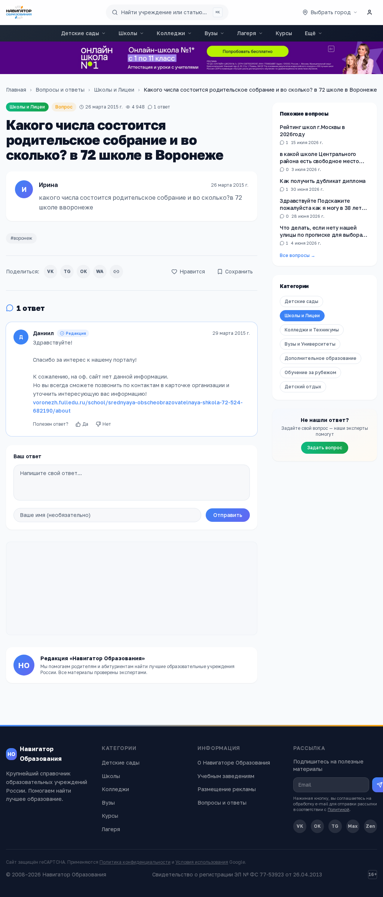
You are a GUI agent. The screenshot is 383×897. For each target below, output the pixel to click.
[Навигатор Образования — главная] (19, 12)
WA (100, 271)
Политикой (338, 809)
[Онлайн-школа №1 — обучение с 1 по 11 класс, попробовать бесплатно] (191, 58)
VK (50, 271)
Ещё (310, 33)
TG (67, 271)
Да (85, 424)
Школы (128, 33)
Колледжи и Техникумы (312, 330)
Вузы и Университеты (310, 344)
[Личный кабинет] (369, 12)
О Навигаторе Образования (233, 762)
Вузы (211, 33)
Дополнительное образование (320, 358)
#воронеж (21, 238)
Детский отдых (303, 386)
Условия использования (201, 862)
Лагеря (246, 33)
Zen (370, 826)
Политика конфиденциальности (135, 862)
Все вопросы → (297, 255)
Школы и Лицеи (114, 89)
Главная (16, 89)
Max (353, 826)
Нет (106, 424)
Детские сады (80, 33)
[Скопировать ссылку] (116, 271)
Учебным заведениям (225, 776)
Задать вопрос (324, 447)
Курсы (284, 33)
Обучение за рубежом (310, 372)
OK (83, 271)
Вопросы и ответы (60, 89)
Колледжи (171, 33)
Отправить (227, 515)
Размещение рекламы (226, 789)
